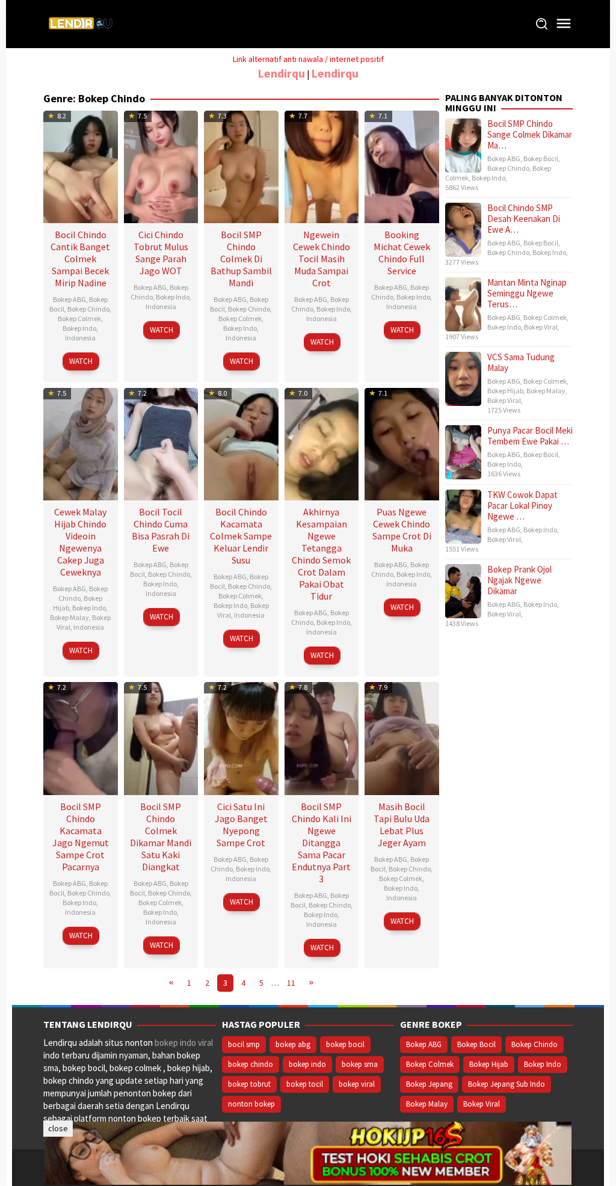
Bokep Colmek (79, 318)
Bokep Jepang (429, 1084)
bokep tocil (304, 1084)
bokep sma (360, 1064)
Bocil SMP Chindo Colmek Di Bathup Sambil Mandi (241, 259)
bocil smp (244, 1044)
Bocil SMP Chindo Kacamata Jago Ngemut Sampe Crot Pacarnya (80, 836)
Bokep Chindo (88, 308)
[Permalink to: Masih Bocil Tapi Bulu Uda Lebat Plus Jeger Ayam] (402, 737)
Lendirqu (281, 73)
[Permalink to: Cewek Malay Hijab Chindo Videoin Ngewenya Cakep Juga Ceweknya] (81, 443)
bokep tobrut (249, 1084)
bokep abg (293, 1044)
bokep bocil (345, 1044)
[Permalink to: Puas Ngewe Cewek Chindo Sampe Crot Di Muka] (402, 443)
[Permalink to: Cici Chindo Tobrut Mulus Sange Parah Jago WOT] (161, 165)
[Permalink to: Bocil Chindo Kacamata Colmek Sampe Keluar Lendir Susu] (241, 443)
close (58, 1128)
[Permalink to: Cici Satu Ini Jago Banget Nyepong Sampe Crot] (241, 737)
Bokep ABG (69, 299)
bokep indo (307, 1064)
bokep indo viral (184, 1042)
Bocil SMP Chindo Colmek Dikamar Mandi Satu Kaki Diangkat (160, 836)
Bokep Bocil (540, 158)
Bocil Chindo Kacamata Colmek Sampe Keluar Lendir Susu (241, 536)
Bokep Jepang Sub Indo (506, 1084)
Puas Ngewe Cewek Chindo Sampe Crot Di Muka (401, 530)
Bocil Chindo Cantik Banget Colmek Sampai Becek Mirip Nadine (80, 259)
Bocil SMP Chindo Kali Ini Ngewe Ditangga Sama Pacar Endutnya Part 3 (321, 842)
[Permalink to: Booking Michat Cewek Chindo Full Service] (402, 165)
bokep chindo (250, 1064)
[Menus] (564, 23)
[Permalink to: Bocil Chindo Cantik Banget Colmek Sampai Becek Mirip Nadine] (81, 165)
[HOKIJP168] (308, 1152)
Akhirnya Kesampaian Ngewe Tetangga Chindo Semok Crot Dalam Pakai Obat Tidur (321, 554)
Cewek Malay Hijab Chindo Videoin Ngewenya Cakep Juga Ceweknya (80, 542)
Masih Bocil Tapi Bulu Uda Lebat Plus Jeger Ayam (402, 824)
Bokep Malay (69, 617)
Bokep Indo (79, 328)
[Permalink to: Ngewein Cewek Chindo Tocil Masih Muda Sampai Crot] (322, 165)
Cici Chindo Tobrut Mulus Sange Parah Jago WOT (161, 253)
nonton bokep (251, 1104)
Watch (81, 361)
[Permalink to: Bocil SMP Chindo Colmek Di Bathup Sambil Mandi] (241, 165)
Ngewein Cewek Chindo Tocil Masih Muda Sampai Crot (321, 259)
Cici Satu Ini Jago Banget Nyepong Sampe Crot (241, 824)
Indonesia (80, 337)
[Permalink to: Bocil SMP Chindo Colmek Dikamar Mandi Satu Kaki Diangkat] (161, 737)
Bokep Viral (541, 326)
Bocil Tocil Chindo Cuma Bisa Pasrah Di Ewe (160, 530)
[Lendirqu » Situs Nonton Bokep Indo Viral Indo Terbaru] (82, 23)
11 (291, 982)
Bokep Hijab (505, 390)
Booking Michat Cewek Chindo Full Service (402, 253)
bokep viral (357, 1084)
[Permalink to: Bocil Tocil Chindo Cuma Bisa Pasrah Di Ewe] (161, 443)
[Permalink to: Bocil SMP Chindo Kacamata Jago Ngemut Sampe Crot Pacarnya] (81, 737)
